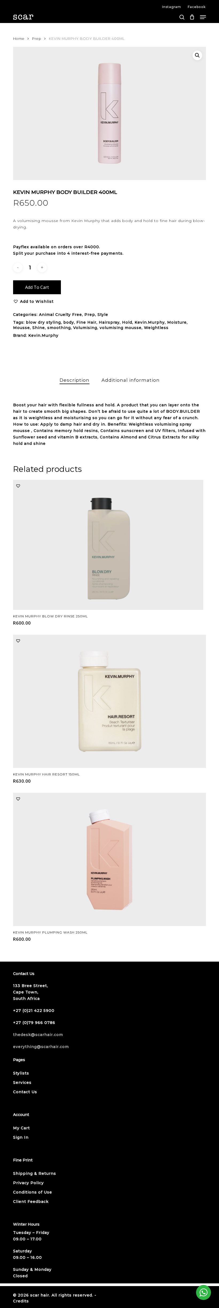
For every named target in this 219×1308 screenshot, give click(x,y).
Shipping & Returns (34, 1173)
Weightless (156, 327)
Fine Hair (86, 322)
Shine (38, 327)
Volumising (85, 327)
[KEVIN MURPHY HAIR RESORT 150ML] (109, 701)
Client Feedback (31, 1201)
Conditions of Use (32, 1192)
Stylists (21, 1073)
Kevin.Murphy (150, 322)
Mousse (21, 327)
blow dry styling (43, 322)
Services (22, 1082)
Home (19, 39)
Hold (127, 322)
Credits (21, 1301)
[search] (182, 17)
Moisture (177, 322)
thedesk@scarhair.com (38, 1034)
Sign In (21, 1137)
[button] (203, 17)
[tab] (74, 380)
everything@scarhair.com (41, 1046)
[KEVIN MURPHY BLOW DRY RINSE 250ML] (108, 545)
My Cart (21, 1128)
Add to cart (37, 287)
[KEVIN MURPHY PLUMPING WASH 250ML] (109, 859)
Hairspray (109, 322)
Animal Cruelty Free (60, 314)
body (68, 322)
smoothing (59, 327)
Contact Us (25, 1091)
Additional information (130, 380)
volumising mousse (121, 327)
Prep (36, 39)
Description (74, 380)
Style (102, 314)
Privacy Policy (28, 1182)
